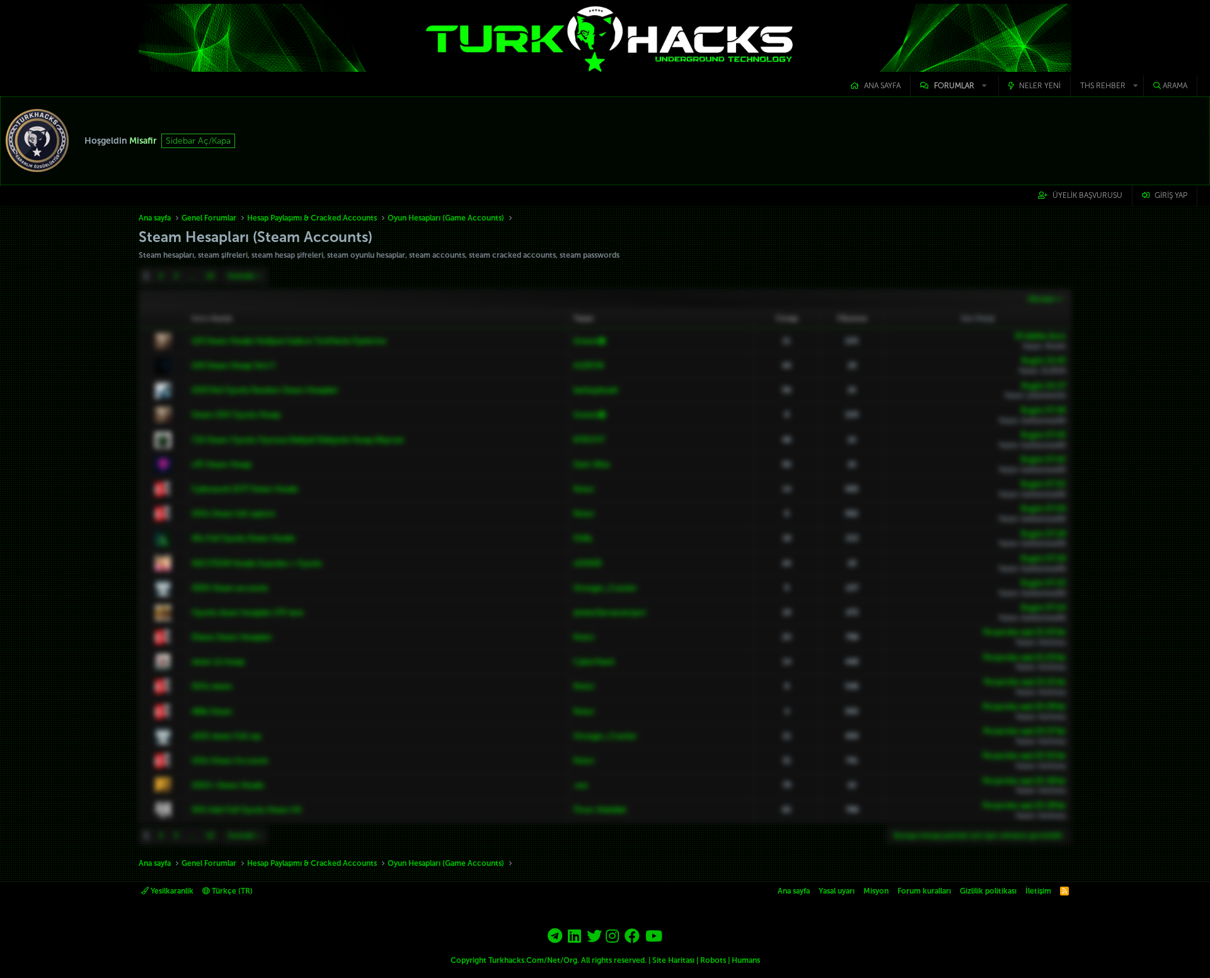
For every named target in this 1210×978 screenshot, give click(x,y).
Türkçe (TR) (231, 891)
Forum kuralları (924, 891)
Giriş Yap (1171, 195)
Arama (1175, 85)
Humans (746, 960)
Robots (713, 960)
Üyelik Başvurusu (1087, 195)
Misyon (876, 891)
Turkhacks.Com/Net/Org (532, 960)
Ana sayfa (882, 85)
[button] (954, 86)
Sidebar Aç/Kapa (198, 140)
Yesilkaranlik (171, 891)
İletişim (1038, 891)
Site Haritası (673, 960)
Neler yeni (1040, 85)
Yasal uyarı (837, 891)
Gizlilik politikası (988, 891)
